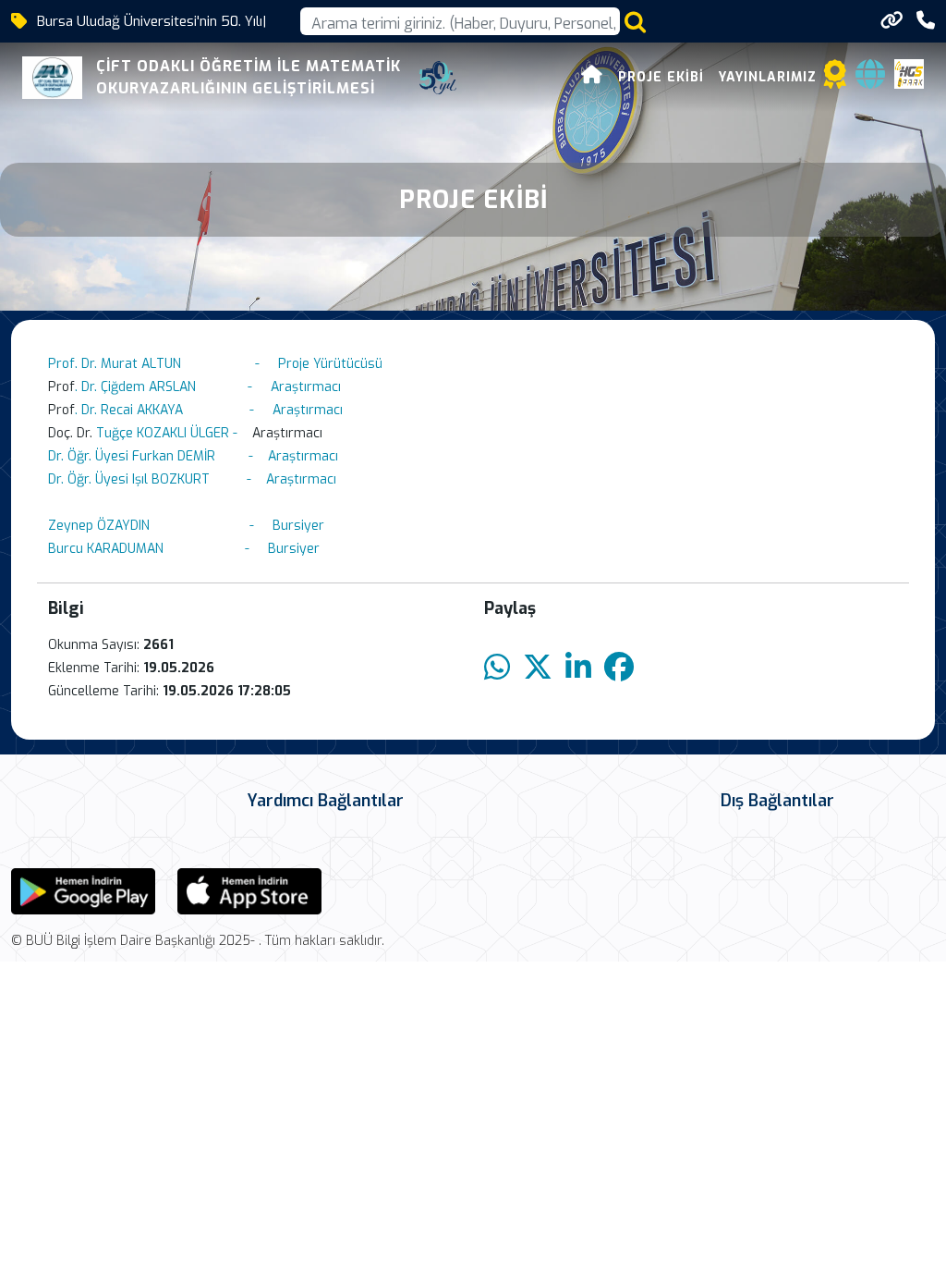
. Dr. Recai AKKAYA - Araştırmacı (209, 410)
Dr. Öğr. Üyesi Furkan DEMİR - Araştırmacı (193, 456)
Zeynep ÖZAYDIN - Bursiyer (186, 525)
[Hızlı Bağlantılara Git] (892, 20)
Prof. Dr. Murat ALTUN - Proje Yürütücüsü (215, 364)
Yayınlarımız (768, 77)
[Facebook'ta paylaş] (619, 668)
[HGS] (909, 72)
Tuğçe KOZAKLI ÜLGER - (172, 433)
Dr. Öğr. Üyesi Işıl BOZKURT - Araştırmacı (192, 479)
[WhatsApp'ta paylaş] (497, 668)
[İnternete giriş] (870, 80)
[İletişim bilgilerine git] (925, 20)
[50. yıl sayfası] (437, 77)
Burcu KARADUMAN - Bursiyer (189, 549)
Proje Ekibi (661, 77)
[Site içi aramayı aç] (635, 21)
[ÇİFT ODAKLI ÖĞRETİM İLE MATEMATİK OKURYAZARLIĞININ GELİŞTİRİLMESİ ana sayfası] (52, 77)
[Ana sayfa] (592, 77)
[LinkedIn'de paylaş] (578, 668)
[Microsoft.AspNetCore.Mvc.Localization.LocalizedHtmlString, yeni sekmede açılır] (83, 890)
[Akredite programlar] (835, 80)
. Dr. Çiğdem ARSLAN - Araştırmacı (208, 387)
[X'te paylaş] (537, 668)
